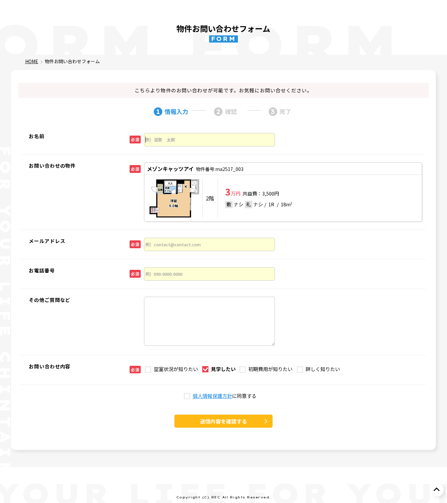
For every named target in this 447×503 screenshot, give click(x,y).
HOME (31, 61)
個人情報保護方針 (212, 396)
